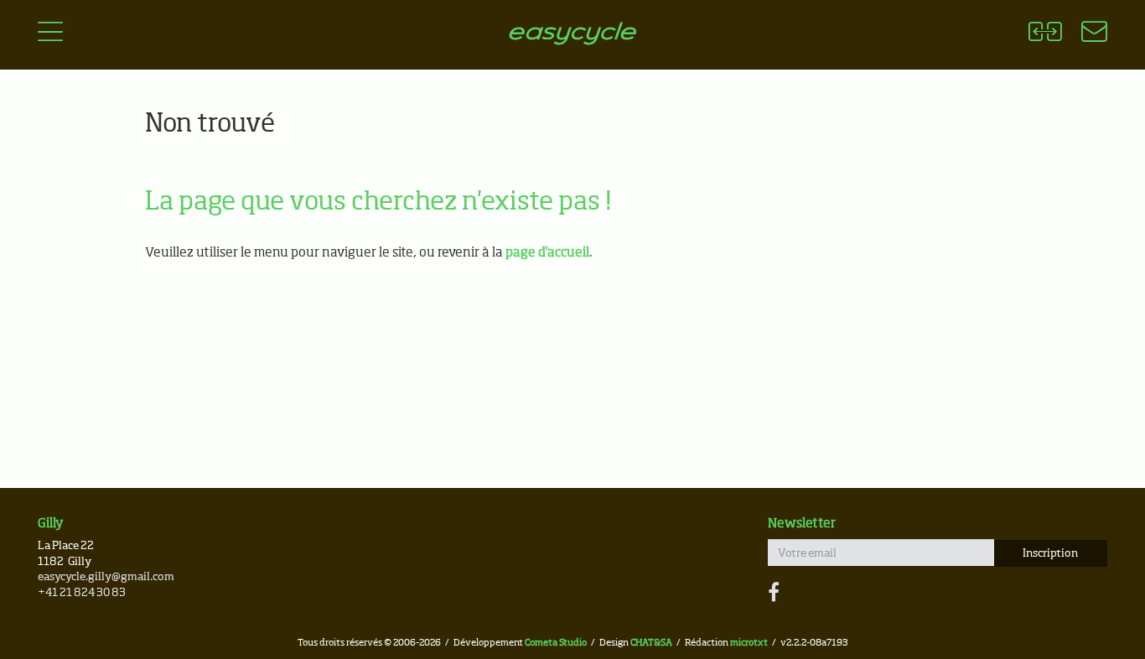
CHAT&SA (651, 642)
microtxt (749, 642)
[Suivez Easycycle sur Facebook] (774, 594)
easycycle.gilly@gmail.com (106, 577)
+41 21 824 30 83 (82, 593)
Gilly (51, 523)
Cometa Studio (556, 642)
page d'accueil (547, 252)
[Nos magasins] (1084, 34)
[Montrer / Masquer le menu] (50, 34)
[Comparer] (1044, 34)
